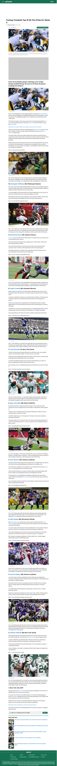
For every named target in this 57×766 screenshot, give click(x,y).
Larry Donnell (14, 349)
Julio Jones (11, 237)
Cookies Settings (14, 759)
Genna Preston (11, 24)
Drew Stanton (26, 476)
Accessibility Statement (34, 757)
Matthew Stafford (38, 129)
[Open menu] (3, 1)
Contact (21, 754)
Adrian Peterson (14, 522)
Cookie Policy (13, 757)
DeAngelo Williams (43, 113)
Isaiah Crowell (15, 288)
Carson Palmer (15, 574)
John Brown (14, 460)
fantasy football (31, 122)
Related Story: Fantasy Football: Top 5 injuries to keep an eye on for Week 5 (24, 127)
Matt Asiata (14, 519)
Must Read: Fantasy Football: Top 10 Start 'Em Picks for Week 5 (22, 704)
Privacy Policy (32, 754)
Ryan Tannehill (15, 403)
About (11, 754)
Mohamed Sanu (15, 235)
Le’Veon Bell (13, 124)
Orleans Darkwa (15, 632)
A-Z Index (43, 757)
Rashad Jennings (32, 637)
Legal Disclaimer (23, 757)
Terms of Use (44, 754)
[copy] (15, 27)
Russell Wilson (14, 696)
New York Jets (21, 690)
